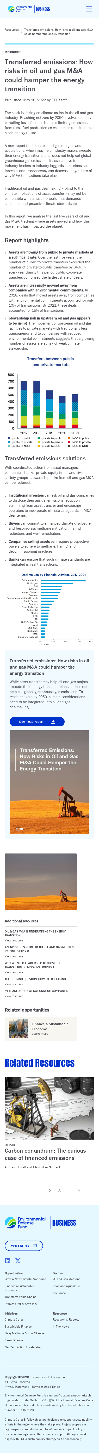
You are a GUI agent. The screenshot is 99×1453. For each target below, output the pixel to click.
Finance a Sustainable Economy (19, 1288)
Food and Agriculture (66, 1286)
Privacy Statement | (18, 1387)
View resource (14, 940)
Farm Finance (14, 1340)
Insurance (59, 1293)
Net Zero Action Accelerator (23, 1347)
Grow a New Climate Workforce (25, 1279)
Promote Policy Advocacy (21, 1304)
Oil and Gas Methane (66, 1279)
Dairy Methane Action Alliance (24, 1333)
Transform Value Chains (20, 1297)
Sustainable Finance (18, 1326)
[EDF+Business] (29, 9)
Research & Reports (66, 1319)
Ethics (56, 1387)
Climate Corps (14, 1319)
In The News (61, 1326)
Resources (12, 30)
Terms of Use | (42, 1387)
